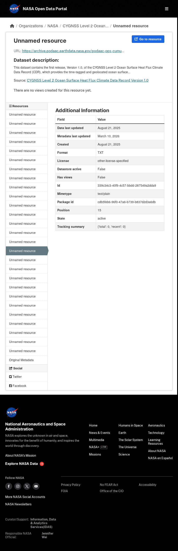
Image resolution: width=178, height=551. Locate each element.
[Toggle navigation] (165, 9)
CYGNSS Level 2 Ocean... (86, 25)
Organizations (31, 25)
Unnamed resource (130, 25)
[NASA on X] (26, 486)
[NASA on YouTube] (36, 486)
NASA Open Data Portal (45, 8)
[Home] (12, 25)
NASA (53, 25)
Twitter (17, 376)
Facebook (19, 385)
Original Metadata (21, 360)
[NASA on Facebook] (8, 486)
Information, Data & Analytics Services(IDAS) (43, 523)
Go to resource (150, 39)
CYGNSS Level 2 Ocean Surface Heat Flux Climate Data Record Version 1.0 (87, 80)
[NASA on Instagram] (17, 486)
